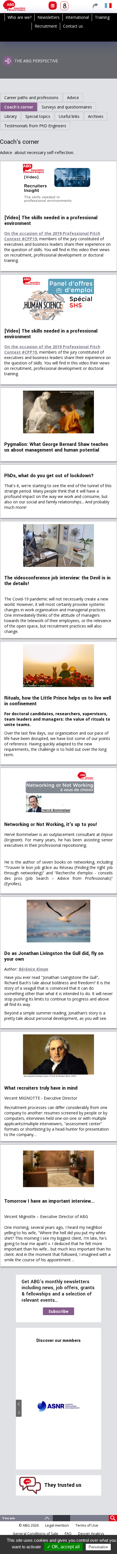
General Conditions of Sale (35, 1533)
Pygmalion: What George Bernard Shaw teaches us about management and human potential (56, 447)
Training (102, 17)
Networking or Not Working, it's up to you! (50, 824)
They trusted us (63, 1485)
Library (10, 116)
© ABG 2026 (29, 1525)
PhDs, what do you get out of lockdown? (49, 476)
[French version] (108, 5)
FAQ (68, 1533)
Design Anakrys (91, 1533)
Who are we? (20, 17)
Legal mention (57, 1525)
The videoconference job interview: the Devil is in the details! (57, 581)
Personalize (98, 1547)
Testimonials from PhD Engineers (35, 125)
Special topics (37, 116)
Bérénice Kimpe (33, 969)
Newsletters (48, 17)
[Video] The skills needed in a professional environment (50, 220)
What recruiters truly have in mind (41, 1088)
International (77, 17)
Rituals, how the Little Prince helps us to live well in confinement (57, 701)
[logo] (14, 5)
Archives (95, 116)
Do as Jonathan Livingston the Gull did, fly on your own (53, 956)
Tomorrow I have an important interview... (49, 1201)
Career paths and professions (31, 97)
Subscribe (58, 1311)
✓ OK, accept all (63, 1546)
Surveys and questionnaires (67, 107)
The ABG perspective (36, 60)
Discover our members (58, 1340)
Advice (73, 97)
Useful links (69, 116)
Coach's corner (18, 107)
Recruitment (46, 26)
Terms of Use (87, 1525)
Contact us (73, 26)
